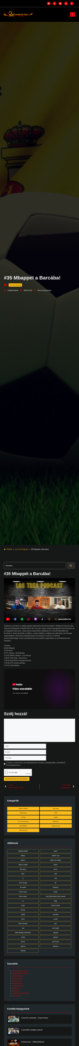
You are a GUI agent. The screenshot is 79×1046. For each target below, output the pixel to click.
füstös (55, 892)
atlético (23, 860)
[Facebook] (49, 3)
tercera (23, 941)
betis (22, 874)
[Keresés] (71, 565)
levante (23, 910)
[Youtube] (60, 3)
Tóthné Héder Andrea (20, 971)
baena (55, 864)
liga (56, 910)
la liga (23, 905)
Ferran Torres (23, 892)
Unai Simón (55, 941)
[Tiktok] (66, 3)
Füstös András (17, 976)
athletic (23, 855)
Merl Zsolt (15, 991)
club (55, 878)
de (55, 883)
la (22, 901)
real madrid (55, 928)
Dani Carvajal (23, 883)
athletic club (55, 855)
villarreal (22, 951)
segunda (55, 932)
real (23, 928)
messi (23, 919)
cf (23, 878)
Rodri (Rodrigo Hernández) (23, 932)
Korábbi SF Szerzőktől (20, 993)
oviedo (56, 919)
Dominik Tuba (17, 978)
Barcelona (23, 869)
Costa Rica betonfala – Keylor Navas (34, 1018)
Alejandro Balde (23, 851)
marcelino (55, 914)
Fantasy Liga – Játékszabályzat (32, 1042)
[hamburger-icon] (72, 14)
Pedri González (23, 923)
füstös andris (23, 896)
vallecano (55, 946)
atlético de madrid (55, 860)
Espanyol (55, 887)
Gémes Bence (17, 983)
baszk (55, 869)
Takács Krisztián (18, 986)
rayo (55, 923)
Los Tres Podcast (15, 285)
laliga (55, 901)
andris (55, 851)
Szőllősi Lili (16, 988)
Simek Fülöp (16, 981)
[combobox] (35, 565)
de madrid (23, 887)
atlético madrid (23, 864)
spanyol (55, 937)
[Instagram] (54, 3)
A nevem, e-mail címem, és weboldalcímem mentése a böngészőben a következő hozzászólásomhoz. (35, 764)
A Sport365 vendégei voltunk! (31, 1030)
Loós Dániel (16, 996)
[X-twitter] (72, 3)
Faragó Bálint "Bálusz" (20, 973)
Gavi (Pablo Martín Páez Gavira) (55, 896)
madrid (23, 914)
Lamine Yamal (55, 905)
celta (55, 874)
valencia (22, 946)
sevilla (23, 937)
